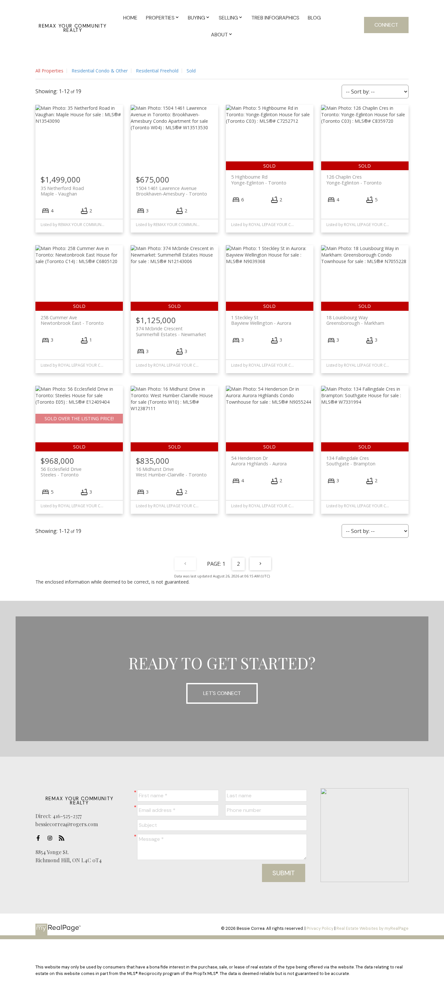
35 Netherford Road (62, 191)
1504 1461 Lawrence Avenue (171, 191)
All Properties (49, 71)
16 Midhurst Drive (171, 472)
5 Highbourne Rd (258, 179)
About (219, 34)
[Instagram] (51, 838)
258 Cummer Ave (72, 320)
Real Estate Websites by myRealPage (372, 928)
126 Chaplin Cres (354, 179)
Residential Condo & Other (100, 71)
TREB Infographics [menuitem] (275, 17)
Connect (386, 24)
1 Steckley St (261, 320)
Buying (196, 17)
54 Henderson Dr (259, 461)
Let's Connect (222, 693)
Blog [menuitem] (314, 17)
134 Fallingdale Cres (350, 461)
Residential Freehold (157, 71)
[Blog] (63, 838)
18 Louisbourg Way (355, 320)
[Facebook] (40, 838)
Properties (160, 17)
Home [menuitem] (130, 17)
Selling (228, 17)
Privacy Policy (320, 928)
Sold (191, 71)
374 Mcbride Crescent (171, 331)
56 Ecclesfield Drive (61, 472)
